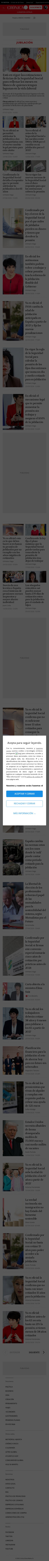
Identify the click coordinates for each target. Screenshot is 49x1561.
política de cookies (33, 777)
